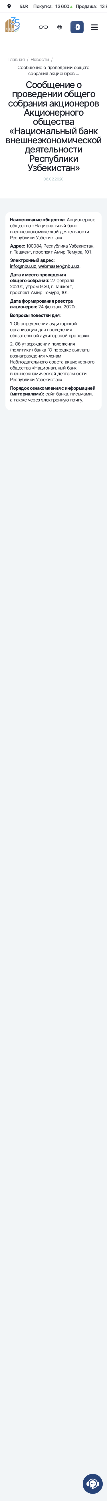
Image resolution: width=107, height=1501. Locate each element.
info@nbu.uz (23, 266)
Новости (40, 59)
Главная (16, 59)
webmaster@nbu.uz (58, 266)
